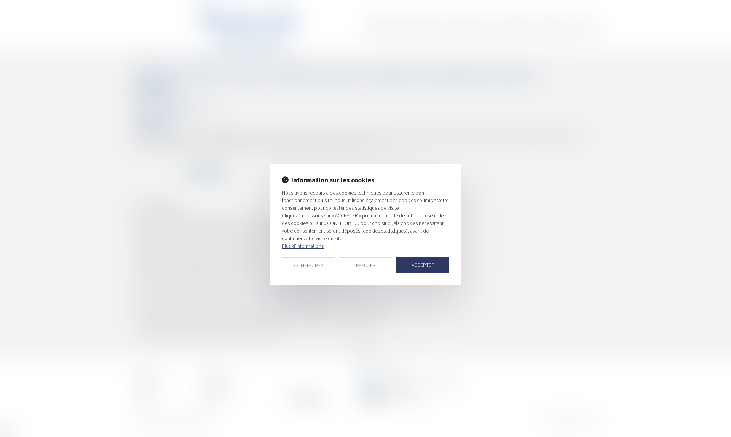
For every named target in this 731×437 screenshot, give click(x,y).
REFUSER (365, 265)
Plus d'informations (303, 245)
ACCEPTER (423, 265)
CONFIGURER (308, 265)
